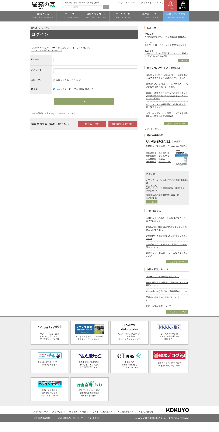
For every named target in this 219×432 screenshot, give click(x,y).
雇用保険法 (151, 156)
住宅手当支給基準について (158, 306)
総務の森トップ (41, 411)
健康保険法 (151, 161)
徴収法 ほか (165, 161)
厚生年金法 (164, 153)
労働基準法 (151, 153)
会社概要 (73, 411)
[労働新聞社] (158, 141)
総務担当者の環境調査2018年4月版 (162, 195)
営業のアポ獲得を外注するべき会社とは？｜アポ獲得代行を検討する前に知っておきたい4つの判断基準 (167, 95)
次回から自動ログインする (68, 80)
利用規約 (94, 418)
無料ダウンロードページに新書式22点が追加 (166, 45)
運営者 (85, 411)
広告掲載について (128, 411)
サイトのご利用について (104, 411)
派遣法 (162, 158)
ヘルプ (120, 2)
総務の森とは (58, 411)
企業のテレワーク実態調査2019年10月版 (165, 188)
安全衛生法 (164, 156)
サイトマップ (132, 2)
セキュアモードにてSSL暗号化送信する (74, 89)
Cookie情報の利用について (70, 418)
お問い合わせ (147, 411)
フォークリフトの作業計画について (162, 276)
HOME (34, 28)
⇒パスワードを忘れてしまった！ (46, 50)
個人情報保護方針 (42, 418)
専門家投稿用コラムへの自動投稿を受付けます (166, 36)
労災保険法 (151, 158)
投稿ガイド (146, 2)
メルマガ (159, 2)
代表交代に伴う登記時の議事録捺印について (167, 291)
